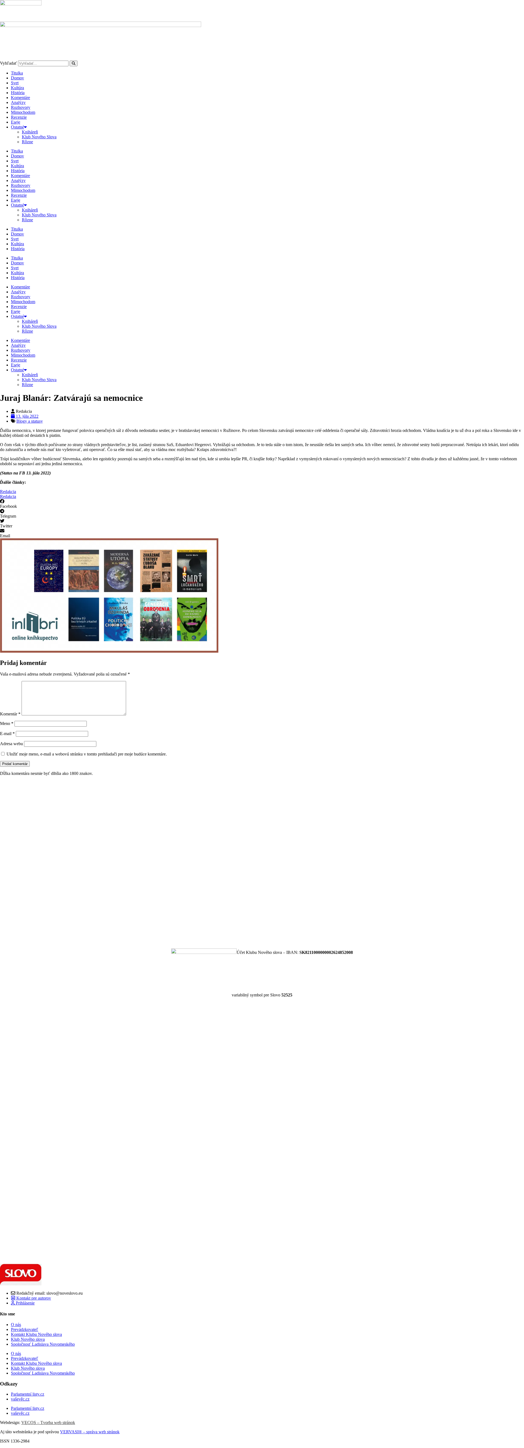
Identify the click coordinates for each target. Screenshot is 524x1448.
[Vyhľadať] (74, 63)
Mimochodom (23, 112)
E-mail (7, 733)
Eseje (15, 122)
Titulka (17, 73)
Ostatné (17, 127)
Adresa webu (11, 743)
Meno (6, 723)
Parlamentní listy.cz (27, 1394)
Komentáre (20, 97)
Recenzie (19, 117)
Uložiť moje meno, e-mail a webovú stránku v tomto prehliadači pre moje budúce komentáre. (87, 754)
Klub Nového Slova (39, 137)
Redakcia (8, 491)
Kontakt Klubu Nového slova (36, 1334)
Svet (15, 82)
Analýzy (18, 102)
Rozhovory (20, 107)
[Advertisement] (163, 862)
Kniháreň (30, 132)
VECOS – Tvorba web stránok (48, 1422)
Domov (17, 78)
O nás (16, 1324)
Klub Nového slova (28, 1339)
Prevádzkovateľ (24, 1329)
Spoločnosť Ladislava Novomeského (43, 1344)
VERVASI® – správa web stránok (90, 1431)
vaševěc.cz (20, 1399)
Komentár (10, 714)
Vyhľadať (8, 63)
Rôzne (27, 141)
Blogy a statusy (29, 421)
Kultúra (17, 87)
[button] (262, 504)
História (18, 92)
